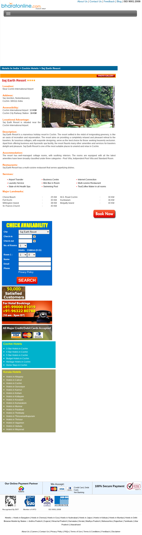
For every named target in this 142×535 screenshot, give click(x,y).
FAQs (66, 531)
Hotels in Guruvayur (15, 386)
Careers (34, 531)
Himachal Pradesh (59, 521)
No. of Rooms (10, 245)
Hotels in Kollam (14, 393)
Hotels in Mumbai (116, 518)
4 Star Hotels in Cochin (17, 352)
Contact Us (96, 1)
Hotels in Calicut (14, 380)
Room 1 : (8, 254)
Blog (119, 1)
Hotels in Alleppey (14, 377)
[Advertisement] (70, 41)
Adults (21, 250)
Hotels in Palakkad (15, 409)
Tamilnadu (128, 521)
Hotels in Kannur (14, 390)
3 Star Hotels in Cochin (17, 348)
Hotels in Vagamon (15, 423)
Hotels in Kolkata (101, 518)
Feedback (109, 1)
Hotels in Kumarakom (16, 403)
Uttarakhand (75, 525)
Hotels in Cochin (14, 383)
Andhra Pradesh (35, 521)
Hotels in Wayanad (15, 429)
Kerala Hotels (12, 371)
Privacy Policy (57, 531)
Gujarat (47, 521)
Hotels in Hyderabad (69, 518)
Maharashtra (107, 521)
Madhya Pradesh (93, 521)
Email (6, 264)
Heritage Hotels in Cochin (18, 362)
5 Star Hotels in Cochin (17, 355)
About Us (82, 1)
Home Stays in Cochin (16, 365)
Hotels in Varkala (14, 426)
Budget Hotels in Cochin (17, 358)
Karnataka (73, 521)
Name (7, 259)
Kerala (81, 521)
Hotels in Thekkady (15, 413)
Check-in (8, 236)
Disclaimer (116, 531)
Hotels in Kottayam (15, 396)
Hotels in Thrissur (14, 419)
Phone (7, 268)
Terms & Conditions (91, 531)
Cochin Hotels (30, 68)
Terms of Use (76, 531)
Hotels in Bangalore (21, 518)
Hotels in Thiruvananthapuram (20, 416)
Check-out (9, 241)
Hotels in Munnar (14, 406)
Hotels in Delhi (131, 518)
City (6, 232)
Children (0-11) (34, 250)
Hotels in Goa (53, 518)
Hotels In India (10, 68)
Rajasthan (118, 521)
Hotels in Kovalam (14, 400)
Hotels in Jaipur (85, 518)
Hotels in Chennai (38, 518)
